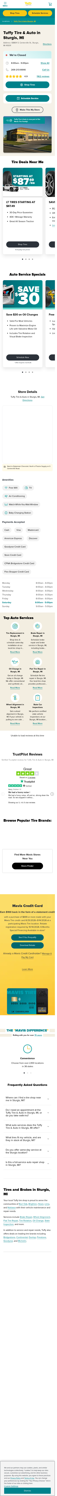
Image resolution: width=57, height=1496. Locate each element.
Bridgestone (9, 1237)
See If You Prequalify (27, 937)
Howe (41, 1204)
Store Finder (27, 866)
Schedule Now (22, 357)
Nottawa (12, 1207)
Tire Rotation (25, 1220)
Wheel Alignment (41, 1217)
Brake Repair (26, 1217)
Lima (47, 1204)
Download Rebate (27, 945)
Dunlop (32, 1237)
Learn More (27, 969)
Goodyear (8, 1241)
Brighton (32, 1204)
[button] (22, 259)
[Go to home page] (28, 4)
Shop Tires (15, 13)
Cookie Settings (11, 1486)
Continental (22, 1237)
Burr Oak (23, 1204)
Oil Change (38, 1220)
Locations (6, 21)
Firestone (41, 1237)
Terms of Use (29, 1478)
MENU (5, 6)
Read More (15, 652)
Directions (47, 44)
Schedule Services (40, 13)
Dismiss (27, 1490)
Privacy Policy (15, 1478)
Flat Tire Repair (10, 1220)
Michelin (22, 1241)
